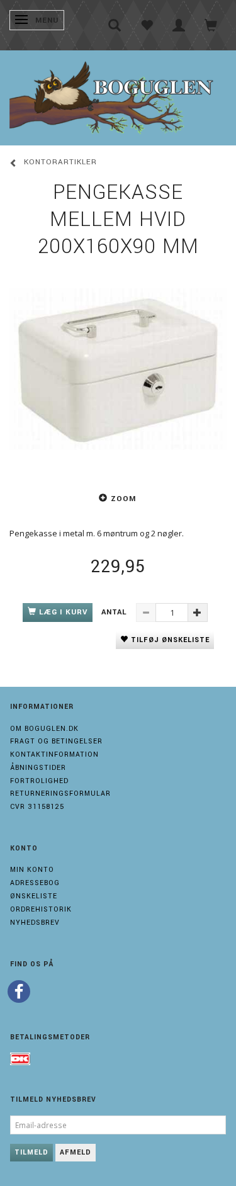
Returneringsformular (60, 793)
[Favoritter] (147, 25)
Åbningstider (38, 767)
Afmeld (75, 1152)
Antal (115, 612)
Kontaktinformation (54, 754)
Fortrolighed (39, 781)
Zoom (123, 499)
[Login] (179, 25)
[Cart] (211, 25)
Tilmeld (31, 1152)
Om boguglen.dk (44, 728)
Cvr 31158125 (37, 806)
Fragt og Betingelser (56, 741)
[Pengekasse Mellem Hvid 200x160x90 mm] (118, 369)
